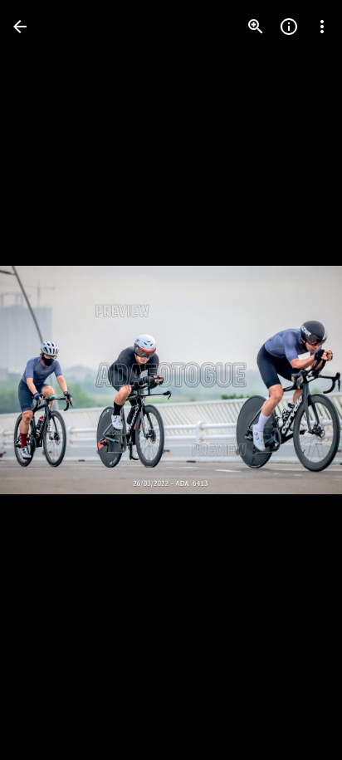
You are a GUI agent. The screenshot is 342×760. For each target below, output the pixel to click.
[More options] (322, 26)
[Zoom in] (255, 26)
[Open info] (288, 26)
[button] (46, 380)
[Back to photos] (20, 27)
